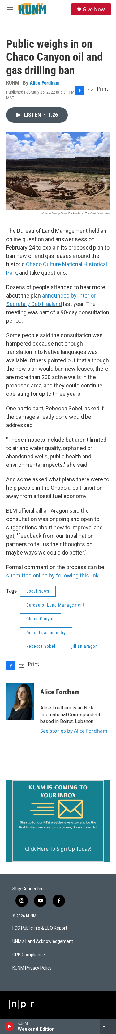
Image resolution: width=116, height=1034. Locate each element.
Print (102, 88)
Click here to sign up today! (58, 848)
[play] (9, 1026)
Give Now (94, 9)
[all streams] (108, 1026)
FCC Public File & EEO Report (39, 928)
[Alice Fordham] (20, 701)
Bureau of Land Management (55, 605)
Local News (37, 591)
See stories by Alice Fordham (73, 730)
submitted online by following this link (52, 575)
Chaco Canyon (40, 618)
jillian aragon (84, 646)
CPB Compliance (28, 954)
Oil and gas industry (46, 632)
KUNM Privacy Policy (32, 968)
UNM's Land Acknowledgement (42, 941)
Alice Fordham (45, 83)
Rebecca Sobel (40, 646)
